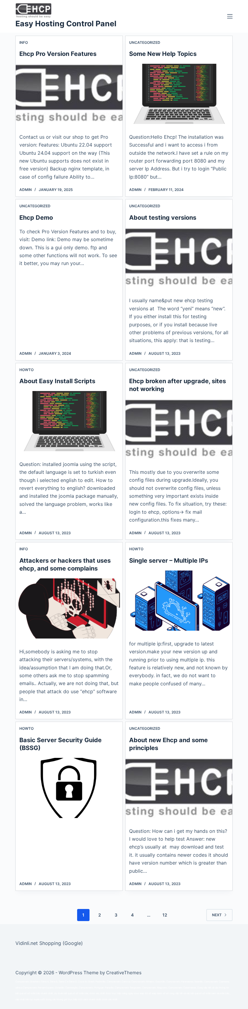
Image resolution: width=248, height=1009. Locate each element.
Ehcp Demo (36, 217)
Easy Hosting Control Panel (65, 23)
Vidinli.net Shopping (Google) (49, 943)
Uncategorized (144, 42)
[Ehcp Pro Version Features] (69, 94)
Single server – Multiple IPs (168, 560)
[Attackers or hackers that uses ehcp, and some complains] (69, 608)
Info (23, 42)
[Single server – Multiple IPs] (179, 601)
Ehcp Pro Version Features (57, 53)
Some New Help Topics (163, 53)
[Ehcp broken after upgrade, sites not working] (179, 429)
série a (18, 987)
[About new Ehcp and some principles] (179, 788)
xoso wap (139, 993)
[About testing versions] (179, 258)
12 (164, 914)
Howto (26, 369)
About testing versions (162, 217)
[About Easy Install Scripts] (69, 421)
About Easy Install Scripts (57, 381)
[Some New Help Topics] (179, 94)
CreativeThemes (124, 972)
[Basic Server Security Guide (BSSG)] (69, 788)
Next (217, 915)
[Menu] (230, 16)
